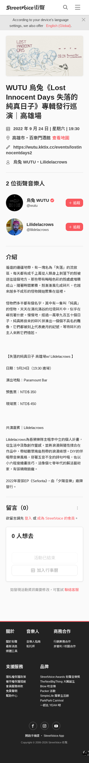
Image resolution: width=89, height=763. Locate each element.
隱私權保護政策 (16, 677)
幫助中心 (11, 695)
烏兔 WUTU (38, 200)
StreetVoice (25, 7)
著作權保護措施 (16, 681)
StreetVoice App (54, 735)
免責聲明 (11, 691)
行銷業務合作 (62, 641)
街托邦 (30, 646)
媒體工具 (11, 651)
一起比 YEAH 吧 (50, 705)
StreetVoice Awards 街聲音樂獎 (60, 677)
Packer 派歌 (48, 691)
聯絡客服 (72, 590)
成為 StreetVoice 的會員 (56, 518)
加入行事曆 (47, 570)
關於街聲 (11, 641)
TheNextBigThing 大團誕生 (57, 681)
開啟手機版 (32, 735)
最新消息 (11, 646)
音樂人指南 (33, 641)
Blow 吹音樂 (48, 686)
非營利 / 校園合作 (65, 646)
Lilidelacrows (40, 224)
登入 (28, 518)
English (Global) (58, 26)
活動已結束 (44, 558)
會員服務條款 (14, 686)
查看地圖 (60, 138)
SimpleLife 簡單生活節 (54, 695)
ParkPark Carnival (52, 700)
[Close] (83, 20)
